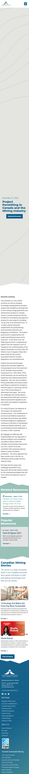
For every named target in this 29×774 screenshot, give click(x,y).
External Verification (7, 772)
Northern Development (8, 711)
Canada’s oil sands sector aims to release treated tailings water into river (13, 501)
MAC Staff (4, 730)
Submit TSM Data (6, 770)
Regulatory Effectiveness (8, 701)
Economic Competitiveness (9, 703)
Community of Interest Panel (10, 765)
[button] (25, 3)
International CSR (6, 708)
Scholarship (5, 733)
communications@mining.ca (10, 690)
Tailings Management (8, 716)
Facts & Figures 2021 (12, 533)
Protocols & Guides (7, 762)
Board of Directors (7, 728)
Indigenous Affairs (7, 720)
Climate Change (6, 713)
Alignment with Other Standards (10, 760)
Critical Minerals (6, 718)
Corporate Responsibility (8, 706)
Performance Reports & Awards (10, 767)
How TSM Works (6, 757)
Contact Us (5, 735)
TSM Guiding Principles (8, 755)
